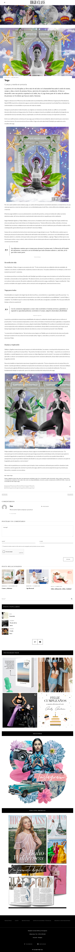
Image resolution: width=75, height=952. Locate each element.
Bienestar (11, 15)
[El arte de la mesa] (5, 623)
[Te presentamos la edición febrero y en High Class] (55, 675)
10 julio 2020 (7, 77)
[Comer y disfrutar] (13, 576)
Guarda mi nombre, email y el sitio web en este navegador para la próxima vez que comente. (24, 546)
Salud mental (26, 486)
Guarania (12, 616)
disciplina (14, 486)
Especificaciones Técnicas (42, 920)
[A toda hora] (5, 631)
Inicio (5, 15)
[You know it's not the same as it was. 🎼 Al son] (20, 710)
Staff (17, 920)
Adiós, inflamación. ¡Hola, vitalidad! (61, 589)
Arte (10, 614)
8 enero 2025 (59, 586)
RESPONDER (46, 506)
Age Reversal (30, 588)
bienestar (7, 486)
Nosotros (8, 920)
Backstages (26, 920)
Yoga (32, 486)
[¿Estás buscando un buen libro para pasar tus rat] (20, 675)
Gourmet (12, 620)
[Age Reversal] (37, 576)
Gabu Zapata (16, 77)
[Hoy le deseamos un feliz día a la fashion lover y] (55, 710)
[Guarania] (5, 615)
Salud (19, 486)
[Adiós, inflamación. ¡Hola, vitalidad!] (62, 576)
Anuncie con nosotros (62, 920)
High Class (40, 949)
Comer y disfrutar (7, 588)
